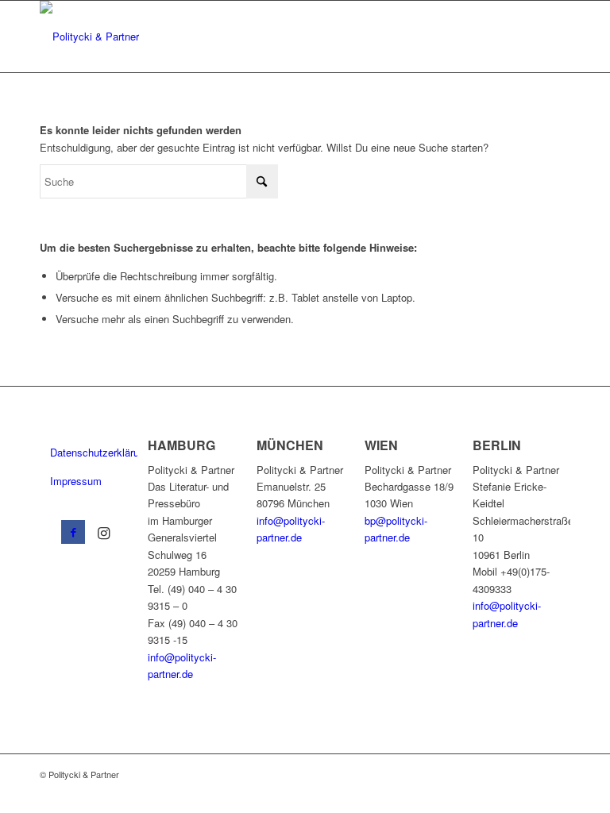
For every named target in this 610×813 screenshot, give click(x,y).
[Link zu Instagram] (103, 532)
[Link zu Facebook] (73, 532)
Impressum (76, 480)
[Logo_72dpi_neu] (89, 36)
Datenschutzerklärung (93, 452)
